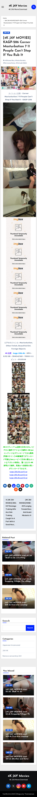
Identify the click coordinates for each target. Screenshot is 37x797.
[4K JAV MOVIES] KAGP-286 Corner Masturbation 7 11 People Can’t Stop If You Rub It (17, 46)
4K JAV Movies (18, 6)
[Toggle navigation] (2, 7)
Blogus (19, 794)
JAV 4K (6, 33)
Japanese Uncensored (11, 645)
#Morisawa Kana (9, 63)
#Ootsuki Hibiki (21, 63)
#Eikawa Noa (9, 60)
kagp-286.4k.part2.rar (18, 475)
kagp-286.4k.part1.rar (18, 472)
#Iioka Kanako (20, 60)
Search (6, 621)
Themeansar (29, 794)
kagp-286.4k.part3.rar (18, 478)
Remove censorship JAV (12, 656)
